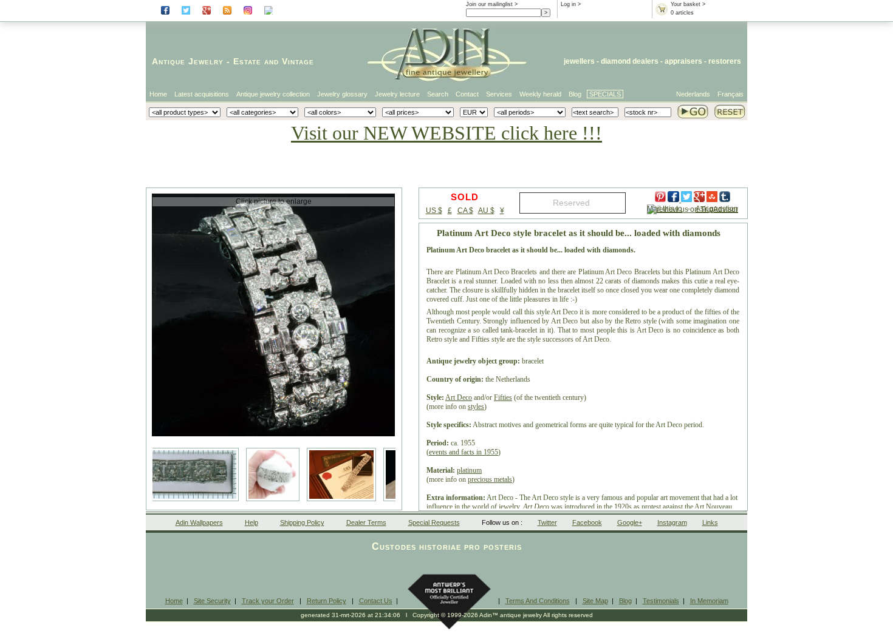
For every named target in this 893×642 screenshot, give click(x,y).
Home (158, 94)
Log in (568, 4)
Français (730, 94)
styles (476, 406)
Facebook (587, 522)
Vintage (298, 61)
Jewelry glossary (342, 94)
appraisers (683, 61)
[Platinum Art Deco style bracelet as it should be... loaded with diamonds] (273, 315)
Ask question (717, 208)
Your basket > (688, 4)
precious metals (490, 479)
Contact (467, 94)
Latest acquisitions (201, 94)
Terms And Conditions (537, 600)
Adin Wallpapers (199, 522)
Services (499, 94)
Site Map (595, 600)
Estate (247, 61)
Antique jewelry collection (273, 94)
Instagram (672, 522)
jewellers (579, 61)
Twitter (547, 522)
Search (437, 94)
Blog (575, 94)
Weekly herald (540, 94)
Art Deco (458, 397)
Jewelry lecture (397, 94)
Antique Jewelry (188, 61)
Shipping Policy (302, 522)
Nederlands (693, 94)
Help (251, 522)
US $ (434, 210)
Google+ (629, 522)
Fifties (503, 397)
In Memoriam (709, 600)
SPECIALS (605, 94)
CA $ (465, 210)
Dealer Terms (366, 522)
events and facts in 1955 (463, 452)
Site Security (212, 600)
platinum (469, 470)
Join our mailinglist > (492, 4)
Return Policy (326, 600)
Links (710, 522)
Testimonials (661, 600)
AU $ (486, 210)
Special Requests (434, 522)
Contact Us (375, 600)
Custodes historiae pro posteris (447, 546)
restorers (724, 61)
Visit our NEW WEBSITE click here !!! (446, 133)
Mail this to (664, 208)
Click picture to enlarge (274, 201)
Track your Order (268, 600)
